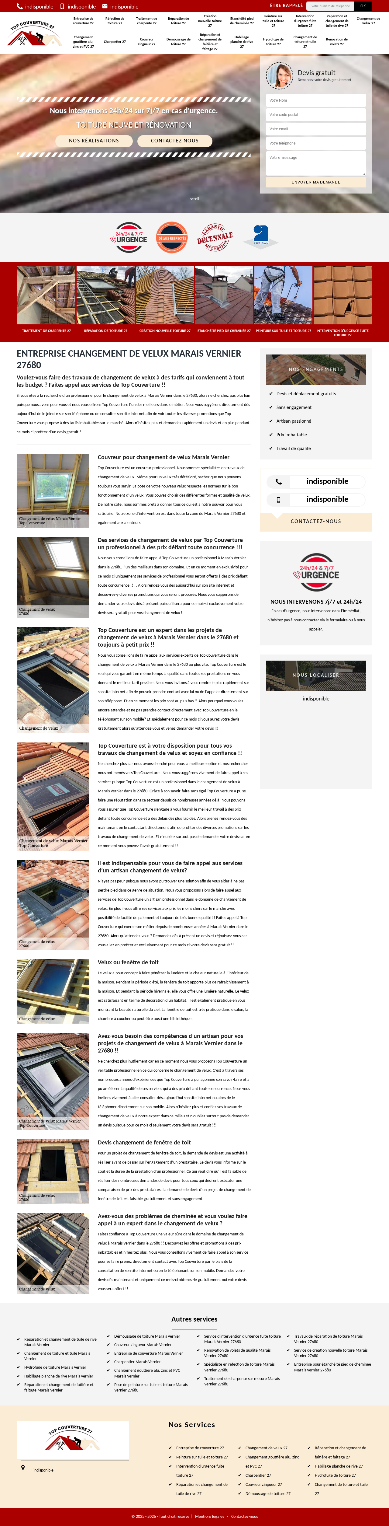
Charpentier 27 (115, 42)
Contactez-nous (244, 1516)
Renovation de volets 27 (337, 42)
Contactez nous (175, 141)
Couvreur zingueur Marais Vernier (143, 1345)
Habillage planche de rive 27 (241, 42)
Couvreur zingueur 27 (146, 42)
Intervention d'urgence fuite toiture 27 (305, 21)
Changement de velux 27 (368, 21)
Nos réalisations (94, 141)
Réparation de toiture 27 (178, 21)
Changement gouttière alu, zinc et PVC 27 (83, 42)
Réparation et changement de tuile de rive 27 (337, 21)
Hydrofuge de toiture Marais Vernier (55, 1367)
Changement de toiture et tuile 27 (305, 42)
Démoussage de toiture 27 (179, 42)
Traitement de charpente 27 (146, 21)
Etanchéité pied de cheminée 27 (242, 21)
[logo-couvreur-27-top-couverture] (35, 33)
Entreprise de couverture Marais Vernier (148, 1353)
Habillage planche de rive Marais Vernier (58, 1376)
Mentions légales (209, 1516)
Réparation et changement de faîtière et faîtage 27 (210, 42)
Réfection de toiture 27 (114, 21)
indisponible (38, 7)
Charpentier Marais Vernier (137, 1362)
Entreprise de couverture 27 (83, 21)
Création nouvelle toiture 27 (210, 21)
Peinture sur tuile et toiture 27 (273, 21)
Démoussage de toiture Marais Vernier (147, 1336)
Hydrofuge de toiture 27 (273, 42)
